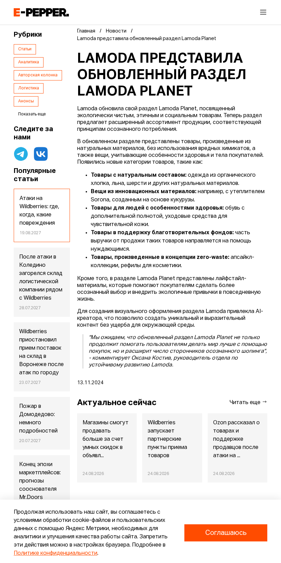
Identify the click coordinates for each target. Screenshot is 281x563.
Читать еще (246, 402)
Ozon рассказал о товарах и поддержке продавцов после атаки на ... (236, 439)
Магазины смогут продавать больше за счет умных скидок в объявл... (106, 439)
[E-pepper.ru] (41, 12)
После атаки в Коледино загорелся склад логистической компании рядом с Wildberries (40, 277)
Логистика (28, 88)
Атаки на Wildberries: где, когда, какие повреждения (39, 211)
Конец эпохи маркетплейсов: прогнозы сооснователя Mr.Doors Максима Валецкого (40, 489)
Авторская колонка (38, 75)
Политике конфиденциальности (55, 553)
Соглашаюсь (225, 532)
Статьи (25, 49)
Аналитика (28, 62)
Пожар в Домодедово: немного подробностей (38, 419)
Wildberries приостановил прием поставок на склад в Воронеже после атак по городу (41, 352)
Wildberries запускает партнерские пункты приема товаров (167, 439)
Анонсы (26, 101)
